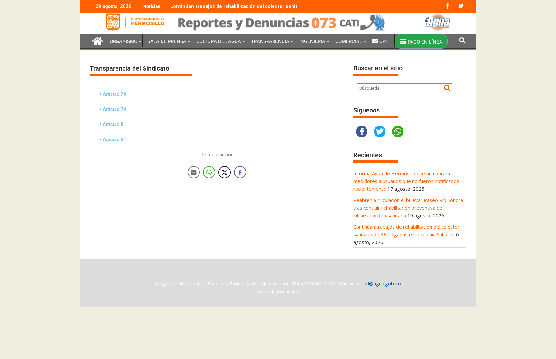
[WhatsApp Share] (209, 172)
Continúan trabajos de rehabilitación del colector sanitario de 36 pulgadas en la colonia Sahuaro (282, 6)
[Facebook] (361, 131)
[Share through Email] (194, 172)
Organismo (123, 41)
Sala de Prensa (166, 41)
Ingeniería (312, 41)
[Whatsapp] (397, 131)
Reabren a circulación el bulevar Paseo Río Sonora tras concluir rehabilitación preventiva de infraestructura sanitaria (408, 208)
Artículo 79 (114, 109)
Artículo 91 (114, 139)
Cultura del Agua (218, 41)
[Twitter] (379, 131)
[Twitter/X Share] (224, 172)
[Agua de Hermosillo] (278, 30)
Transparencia (270, 41)
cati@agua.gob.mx (381, 283)
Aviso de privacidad (278, 291)
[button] (218, 94)
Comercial (348, 41)
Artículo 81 (114, 124)
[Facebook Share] (240, 172)
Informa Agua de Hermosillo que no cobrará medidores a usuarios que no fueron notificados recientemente (406, 181)
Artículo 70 (114, 94)
